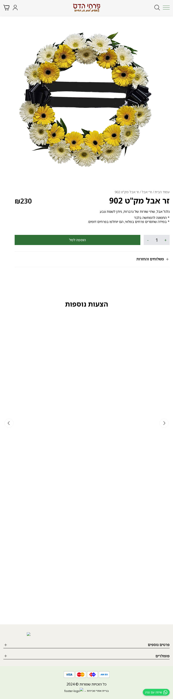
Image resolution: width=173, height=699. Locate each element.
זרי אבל (147, 192)
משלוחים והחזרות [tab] (150, 259)
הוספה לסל (77, 239)
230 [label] (23, 201)
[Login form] (15, 8)
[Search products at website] (157, 8)
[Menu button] (166, 7)
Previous (163, 423)
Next (9, 423)
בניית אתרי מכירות (98, 691)
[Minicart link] (6, 8)
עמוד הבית (162, 192)
